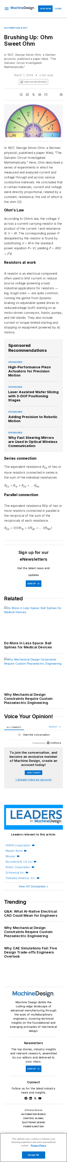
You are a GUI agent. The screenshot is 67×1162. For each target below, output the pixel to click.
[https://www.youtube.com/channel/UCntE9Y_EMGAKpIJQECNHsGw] (40, 1098)
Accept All (33, 1155)
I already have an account (34, 779)
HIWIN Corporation (17, 845)
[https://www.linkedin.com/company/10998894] (30, 1098)
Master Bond (13, 850)
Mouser (10, 856)
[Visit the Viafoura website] (54, 742)
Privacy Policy (38, 1145)
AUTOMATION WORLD (33, 1114)
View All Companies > (33, 886)
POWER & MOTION (33, 1126)
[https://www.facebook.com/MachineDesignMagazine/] (26, 1098)
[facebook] (21, 94)
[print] (61, 94)
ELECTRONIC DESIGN (33, 1122)
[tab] (14, 727)
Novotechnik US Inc (18, 861)
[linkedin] (27, 94)
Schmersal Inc (14, 872)
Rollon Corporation (17, 867)
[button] (6, 8)
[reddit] (39, 94)
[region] (33, 735)
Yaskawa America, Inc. (20, 878)
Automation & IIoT (16, 28)
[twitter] (33, 94)
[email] (46, 94)
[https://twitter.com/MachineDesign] (35, 1098)
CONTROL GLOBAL (33, 1118)
